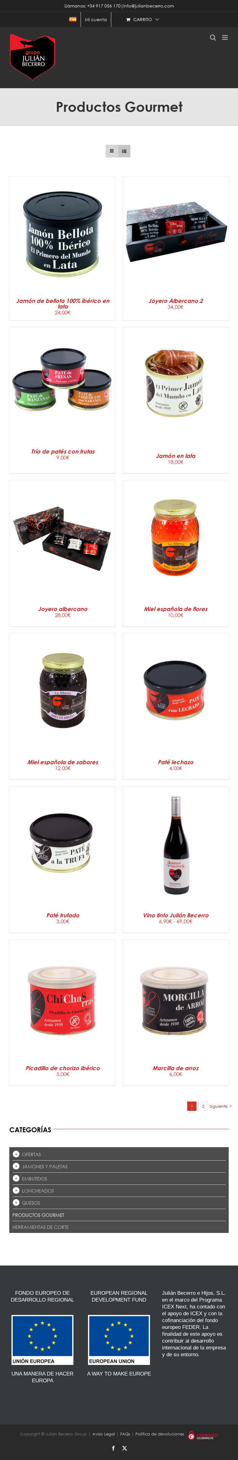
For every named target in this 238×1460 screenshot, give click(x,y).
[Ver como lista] (124, 151)
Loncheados (38, 1191)
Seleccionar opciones (160, 847)
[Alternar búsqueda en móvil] (213, 37)
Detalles (88, 235)
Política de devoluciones (159, 1434)
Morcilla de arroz (175, 1068)
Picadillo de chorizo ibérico (62, 1068)
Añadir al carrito (47, 235)
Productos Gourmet (38, 1215)
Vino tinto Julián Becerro (176, 915)
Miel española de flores (175, 608)
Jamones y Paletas (45, 1166)
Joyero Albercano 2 (175, 300)
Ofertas (31, 1154)
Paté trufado (62, 915)
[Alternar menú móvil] (225, 37)
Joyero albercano (62, 608)
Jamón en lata (175, 455)
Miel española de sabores (62, 762)
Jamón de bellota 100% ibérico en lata (62, 303)
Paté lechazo (175, 762)
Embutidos (34, 1178)
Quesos (31, 1203)
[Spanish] (73, 19)
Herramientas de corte (40, 1227)
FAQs (125, 1434)
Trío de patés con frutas (63, 451)
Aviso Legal (103, 1434)
